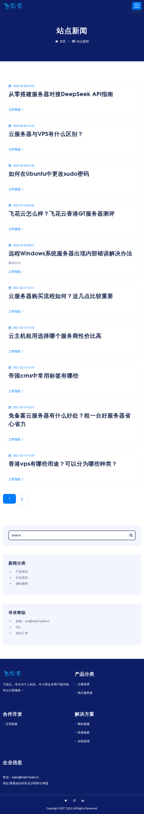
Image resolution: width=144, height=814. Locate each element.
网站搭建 (84, 724)
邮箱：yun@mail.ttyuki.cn (32, 621)
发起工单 (22, 633)
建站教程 (22, 583)
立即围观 (15, 109)
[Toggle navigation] (136, 6)
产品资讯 (22, 571)
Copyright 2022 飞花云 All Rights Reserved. (72, 808)
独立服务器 (85, 693)
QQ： (19, 627)
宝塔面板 (12, 724)
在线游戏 (84, 741)
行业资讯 (22, 577)
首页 (63, 41)
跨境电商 (84, 732)
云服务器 (84, 684)
